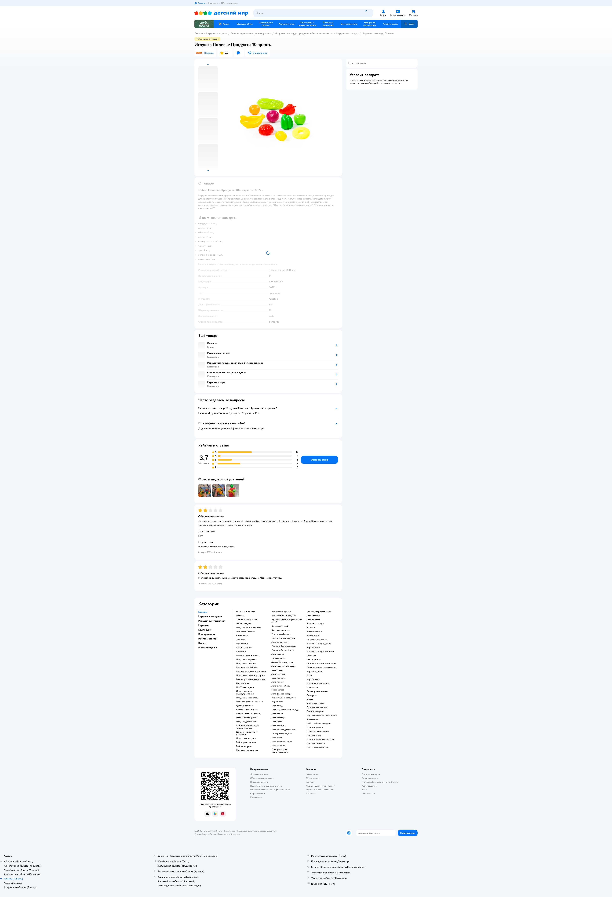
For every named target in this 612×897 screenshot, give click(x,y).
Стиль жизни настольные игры (321, 667)
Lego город (276, 670)
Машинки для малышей (247, 750)
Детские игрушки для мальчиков (246, 733)
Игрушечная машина (246, 663)
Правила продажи (259, 782)
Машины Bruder (244, 647)
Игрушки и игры (215, 33)
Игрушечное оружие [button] (210, 616)
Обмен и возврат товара (262, 778)
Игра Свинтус (313, 679)
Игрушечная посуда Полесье (378, 33)
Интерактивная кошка (317, 747)
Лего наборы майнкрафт (283, 666)
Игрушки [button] (203, 625)
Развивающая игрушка (246, 717)
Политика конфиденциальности (266, 785)
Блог (364, 789)
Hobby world (313, 635)
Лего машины (278, 745)
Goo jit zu (240, 639)
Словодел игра (314, 659)
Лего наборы (277, 654)
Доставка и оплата (259, 774)
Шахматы (311, 655)
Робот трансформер (246, 742)
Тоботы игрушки (244, 623)
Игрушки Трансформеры (283, 646)
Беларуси (235, 834)
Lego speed (276, 721)
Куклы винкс (313, 719)
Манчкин (311, 627)
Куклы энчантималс (245, 611)
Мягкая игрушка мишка (318, 731)
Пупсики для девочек (317, 707)
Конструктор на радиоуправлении (280, 750)
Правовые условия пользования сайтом (256, 831)
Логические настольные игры (321, 663)
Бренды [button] (202, 612)
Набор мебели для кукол (319, 723)
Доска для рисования (317, 639)
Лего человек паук (280, 642)
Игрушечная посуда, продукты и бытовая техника (302, 33)
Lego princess (313, 619)
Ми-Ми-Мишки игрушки (283, 638)
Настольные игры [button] (208, 638)
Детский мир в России (205, 834)
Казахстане (222, 834)
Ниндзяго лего (278, 658)
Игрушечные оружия (246, 659)
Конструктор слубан (281, 733)
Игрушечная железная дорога (250, 675)
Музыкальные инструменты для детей (286, 620)
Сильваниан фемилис (246, 619)
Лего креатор (278, 717)
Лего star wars (278, 674)
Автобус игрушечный (246, 709)
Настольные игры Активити (320, 651)
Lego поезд (276, 706)
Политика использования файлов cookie (270, 789)
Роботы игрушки (244, 746)
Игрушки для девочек (246, 721)
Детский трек (242, 683)
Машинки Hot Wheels (246, 667)
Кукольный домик (315, 703)
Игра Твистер (313, 647)
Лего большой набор (281, 741)
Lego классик (313, 615)
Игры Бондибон (315, 671)
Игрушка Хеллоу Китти (282, 650)
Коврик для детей (279, 626)
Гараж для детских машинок (249, 702)
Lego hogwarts (278, 678)
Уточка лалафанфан (280, 634)
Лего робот (277, 713)
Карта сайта (256, 797)
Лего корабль (278, 725)
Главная (198, 33)
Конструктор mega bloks (319, 611)
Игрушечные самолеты (247, 698)
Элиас (309, 675)
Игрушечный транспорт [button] (211, 620)
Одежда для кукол (315, 711)
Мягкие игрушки (315, 727)
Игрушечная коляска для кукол (322, 715)
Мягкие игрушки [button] (207, 647)
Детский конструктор (282, 662)
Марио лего (277, 702)
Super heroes (277, 690)
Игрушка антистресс (246, 738)
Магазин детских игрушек (248, 713)
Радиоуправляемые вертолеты (251, 679)
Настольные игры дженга (319, 643)
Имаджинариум (314, 631)
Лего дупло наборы (281, 686)
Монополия (312, 687)
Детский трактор (244, 706)
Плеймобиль (242, 643)
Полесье (240, 615)
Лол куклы (312, 695)
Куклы (310, 699)
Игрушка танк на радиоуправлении (245, 692)
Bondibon (241, 651)
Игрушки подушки (316, 743)
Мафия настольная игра (318, 683)
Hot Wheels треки (245, 687)
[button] (409, 24)
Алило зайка (242, 635)
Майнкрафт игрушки (281, 611)
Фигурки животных (281, 630)
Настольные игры (315, 623)
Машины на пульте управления (251, 671)
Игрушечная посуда (347, 33)
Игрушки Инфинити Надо (249, 627)
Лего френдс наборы (281, 694)
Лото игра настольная (317, 691)
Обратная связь (257, 793)
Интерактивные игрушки (283, 615)
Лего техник (277, 682)
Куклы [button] (202, 643)
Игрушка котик (314, 735)
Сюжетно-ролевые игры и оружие (250, 33)
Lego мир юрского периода (285, 709)
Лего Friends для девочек (283, 729)
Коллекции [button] (204, 629)
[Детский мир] (221, 13)
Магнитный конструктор (283, 698)
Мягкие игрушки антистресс (320, 739)
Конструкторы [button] (206, 634)
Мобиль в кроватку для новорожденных (247, 726)
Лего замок (276, 737)
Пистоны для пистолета (247, 655)
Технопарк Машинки (246, 631)
